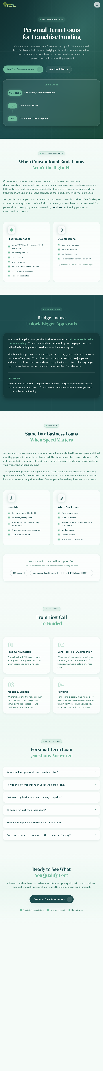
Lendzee (57, 207)
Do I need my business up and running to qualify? (34, 797)
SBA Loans (17, 573)
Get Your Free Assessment (21, 69)
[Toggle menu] (97, 5)
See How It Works (58, 69)
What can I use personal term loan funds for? (32, 772)
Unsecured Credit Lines (44, 573)
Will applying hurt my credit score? (27, 810)
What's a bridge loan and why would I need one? (34, 822)
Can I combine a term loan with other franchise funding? (39, 835)
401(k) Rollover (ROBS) (76, 573)
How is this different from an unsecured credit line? (36, 784)
